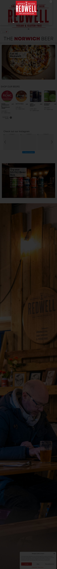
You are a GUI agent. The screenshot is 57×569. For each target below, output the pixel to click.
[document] (28, 284)
